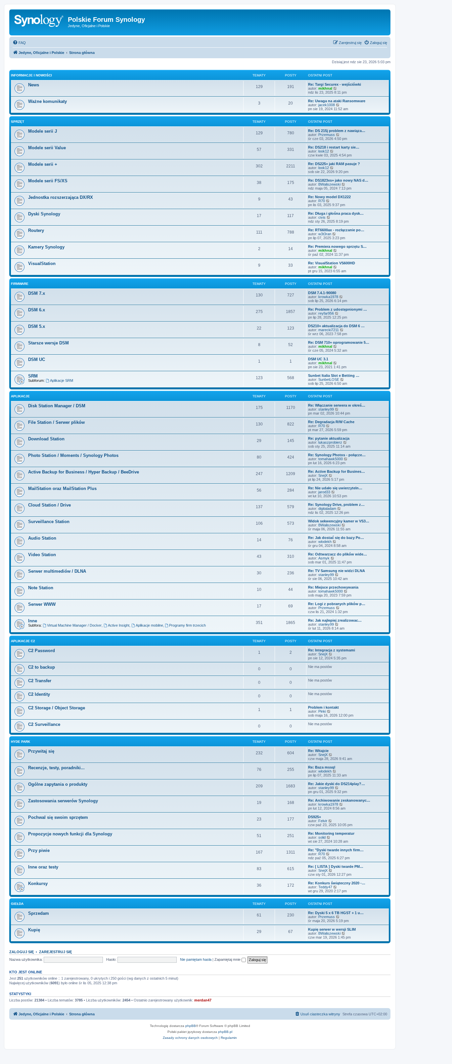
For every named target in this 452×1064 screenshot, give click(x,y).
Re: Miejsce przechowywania (333, 587)
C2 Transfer (39, 680)
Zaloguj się (21, 952)
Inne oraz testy (43, 866)
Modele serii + (42, 164)
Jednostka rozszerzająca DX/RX (60, 197)
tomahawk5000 (330, 459)
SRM (33, 376)
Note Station (40, 587)
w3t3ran (324, 234)
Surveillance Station (48, 521)
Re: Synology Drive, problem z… (336, 505)
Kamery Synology (46, 246)
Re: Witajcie (318, 751)
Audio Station (42, 538)
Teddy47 (325, 887)
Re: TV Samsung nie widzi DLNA (336, 571)
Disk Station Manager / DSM (56, 405)
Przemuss (326, 135)
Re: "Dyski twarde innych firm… (336, 850)
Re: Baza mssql (321, 767)
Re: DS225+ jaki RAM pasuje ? (334, 164)
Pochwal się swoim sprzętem (58, 817)
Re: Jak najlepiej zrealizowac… (335, 620)
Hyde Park (20, 741)
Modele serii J (42, 131)
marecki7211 (328, 330)
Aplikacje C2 (23, 641)
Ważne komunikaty (47, 101)
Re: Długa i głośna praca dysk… (336, 213)
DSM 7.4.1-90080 (322, 293)
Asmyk (324, 558)
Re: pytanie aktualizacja (328, 438)
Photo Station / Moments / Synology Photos (73, 455)
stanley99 (326, 409)
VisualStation (42, 263)
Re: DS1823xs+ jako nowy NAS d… (338, 180)
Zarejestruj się (55, 952)
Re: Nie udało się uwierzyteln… (335, 488)
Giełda (17, 904)
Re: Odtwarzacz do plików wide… (337, 554)
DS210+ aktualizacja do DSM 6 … (336, 326)
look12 (323, 151)
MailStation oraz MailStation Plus (62, 488)
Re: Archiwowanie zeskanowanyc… (339, 800)
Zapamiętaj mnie (228, 959)
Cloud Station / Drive (49, 505)
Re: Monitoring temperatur (331, 833)
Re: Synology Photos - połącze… (337, 455)
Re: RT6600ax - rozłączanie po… (336, 230)
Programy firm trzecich (187, 625)
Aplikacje (20, 396)
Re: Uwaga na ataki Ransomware (336, 101)
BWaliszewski (329, 184)
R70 (321, 201)
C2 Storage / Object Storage (56, 707)
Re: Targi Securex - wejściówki (334, 84)
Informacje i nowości (31, 75)
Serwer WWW (42, 604)
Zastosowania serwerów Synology (63, 800)
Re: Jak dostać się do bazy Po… (336, 538)
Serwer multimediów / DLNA (57, 571)
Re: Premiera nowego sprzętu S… (337, 246)
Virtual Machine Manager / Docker (74, 625)
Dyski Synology (44, 213)
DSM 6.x (36, 309)
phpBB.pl (225, 1032)
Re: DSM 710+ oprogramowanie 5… (338, 342)
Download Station (46, 438)
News (33, 84)
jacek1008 (326, 105)
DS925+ (314, 817)
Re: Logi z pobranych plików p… (336, 604)
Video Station (42, 554)
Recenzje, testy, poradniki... (56, 767)
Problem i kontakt (323, 707)
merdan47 (202, 1000)
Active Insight (118, 625)
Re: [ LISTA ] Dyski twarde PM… (335, 866)
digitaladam (327, 508)
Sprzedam (38, 913)
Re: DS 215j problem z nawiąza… (336, 131)
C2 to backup (41, 667)
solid (322, 837)
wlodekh (325, 542)
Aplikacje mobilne (149, 625)
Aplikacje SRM (61, 380)
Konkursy (38, 883)
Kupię (34, 929)
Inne (32, 620)
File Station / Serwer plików (56, 422)
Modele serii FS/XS (48, 180)
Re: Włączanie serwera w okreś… (336, 405)
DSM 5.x (36, 326)
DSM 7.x (36, 293)
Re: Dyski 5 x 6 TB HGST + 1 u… (336, 913)
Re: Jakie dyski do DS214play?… (336, 784)
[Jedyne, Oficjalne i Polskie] (39, 21)
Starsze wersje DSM (48, 342)
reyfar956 (326, 313)
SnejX (323, 475)
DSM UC (36, 359)
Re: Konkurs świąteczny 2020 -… (336, 883)
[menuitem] (19, 43)
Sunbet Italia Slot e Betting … (333, 375)
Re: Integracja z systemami (331, 650)
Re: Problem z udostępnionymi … (337, 309)
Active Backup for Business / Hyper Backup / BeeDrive (83, 471)
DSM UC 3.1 (318, 359)
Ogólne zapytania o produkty (57, 784)
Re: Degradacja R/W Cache (331, 422)
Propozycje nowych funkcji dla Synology (70, 833)
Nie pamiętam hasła (195, 959)
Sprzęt (17, 121)
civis (322, 217)
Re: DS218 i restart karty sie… (333, 147)
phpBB (190, 1026)
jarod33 (324, 492)
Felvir (322, 821)
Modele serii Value (47, 147)
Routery (36, 230)
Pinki (322, 711)
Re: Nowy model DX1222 (329, 197)
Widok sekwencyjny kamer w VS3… (338, 521)
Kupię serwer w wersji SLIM (332, 929)
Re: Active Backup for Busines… (336, 471)
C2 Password (41, 650)
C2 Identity (39, 694)
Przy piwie (39, 850)
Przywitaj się (41, 751)
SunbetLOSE (328, 379)
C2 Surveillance (44, 724)
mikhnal (325, 88)
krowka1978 (328, 297)
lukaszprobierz (330, 442)
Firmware (19, 284)
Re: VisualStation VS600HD (331, 263)
